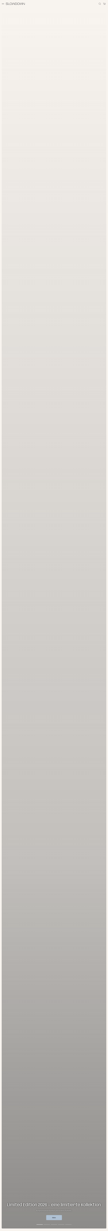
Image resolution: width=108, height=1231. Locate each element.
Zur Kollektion (54, 1218)
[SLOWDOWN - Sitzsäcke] (15, 4)
